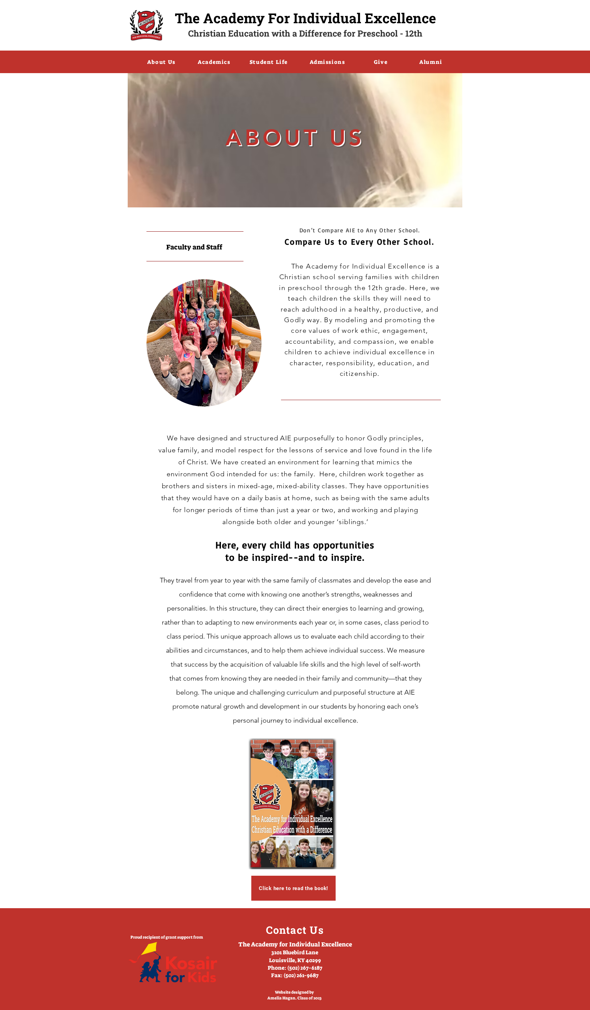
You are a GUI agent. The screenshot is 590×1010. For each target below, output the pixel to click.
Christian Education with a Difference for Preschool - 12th (305, 33)
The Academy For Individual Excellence (305, 18)
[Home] (146, 25)
